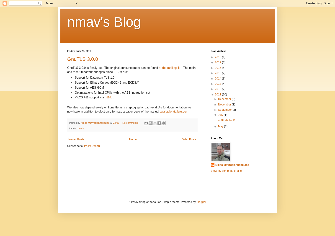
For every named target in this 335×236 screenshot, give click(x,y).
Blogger (201, 202)
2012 (218, 89)
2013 (218, 83)
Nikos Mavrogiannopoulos (232, 165)
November (225, 104)
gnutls (81, 128)
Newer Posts (76, 139)
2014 (218, 78)
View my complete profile (226, 170)
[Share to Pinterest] (163, 123)
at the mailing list (170, 67)
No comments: (130, 122)
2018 (218, 57)
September (225, 109)
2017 (218, 62)
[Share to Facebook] (159, 123)
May (221, 126)
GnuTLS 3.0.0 (82, 59)
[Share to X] (154, 123)
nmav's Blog (104, 22)
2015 (218, 73)
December (225, 99)
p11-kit (109, 97)
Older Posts (189, 139)
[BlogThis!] (150, 123)
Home (133, 139)
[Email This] (146, 123)
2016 (218, 67)
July (221, 115)
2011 (218, 94)
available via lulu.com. (174, 111)
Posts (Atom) (92, 146)
